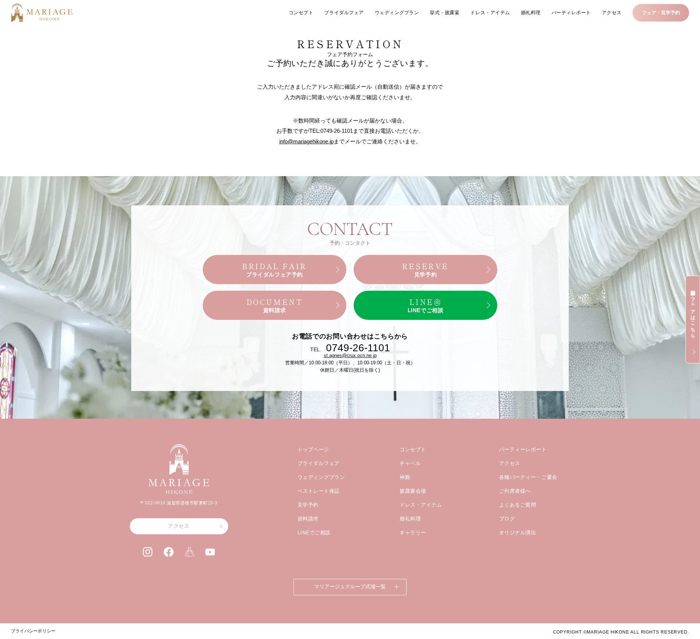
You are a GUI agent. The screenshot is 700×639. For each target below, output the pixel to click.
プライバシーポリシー (33, 631)
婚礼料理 (531, 12)
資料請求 (308, 519)
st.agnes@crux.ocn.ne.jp (350, 355)
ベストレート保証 (319, 491)
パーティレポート (571, 12)
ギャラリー (413, 532)
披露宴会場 (413, 491)
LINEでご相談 (314, 532)
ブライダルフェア (343, 12)
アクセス (612, 12)
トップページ (313, 449)
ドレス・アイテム (490, 12)
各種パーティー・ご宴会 (528, 477)
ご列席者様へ (515, 491)
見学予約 (308, 505)
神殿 (405, 477)
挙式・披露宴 (444, 12)
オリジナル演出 (517, 532)
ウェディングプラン (397, 12)
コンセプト (301, 12)
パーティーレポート (523, 449)
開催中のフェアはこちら (693, 311)
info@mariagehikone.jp (306, 141)
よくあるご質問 (517, 505)
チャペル (410, 463)
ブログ (507, 519)
